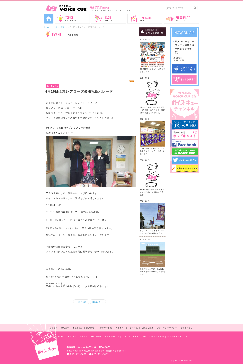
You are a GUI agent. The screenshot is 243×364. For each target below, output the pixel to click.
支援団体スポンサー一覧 (127, 328)
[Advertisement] (89, 58)
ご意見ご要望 (147, 328)
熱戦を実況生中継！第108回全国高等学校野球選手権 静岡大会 (152, 271)
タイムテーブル (112, 336)
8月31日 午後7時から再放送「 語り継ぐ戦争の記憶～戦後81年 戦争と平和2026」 (152, 110)
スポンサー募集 (105, 328)
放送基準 (65, 328)
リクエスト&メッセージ (153, 336)
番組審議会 (78, 328)
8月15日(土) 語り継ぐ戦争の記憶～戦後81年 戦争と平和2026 (152, 192)
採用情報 (90, 328)
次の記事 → (98, 302)
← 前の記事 (81, 302)
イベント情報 (59, 27)
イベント (72, 336)
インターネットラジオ (177, 336)
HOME (61, 336)
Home (47, 27)
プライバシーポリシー (167, 328)
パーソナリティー (130, 336)
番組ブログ (96, 336)
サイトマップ (187, 328)
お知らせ (84, 336)
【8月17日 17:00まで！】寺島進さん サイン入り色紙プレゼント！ (152, 151)
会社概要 (54, 328)
